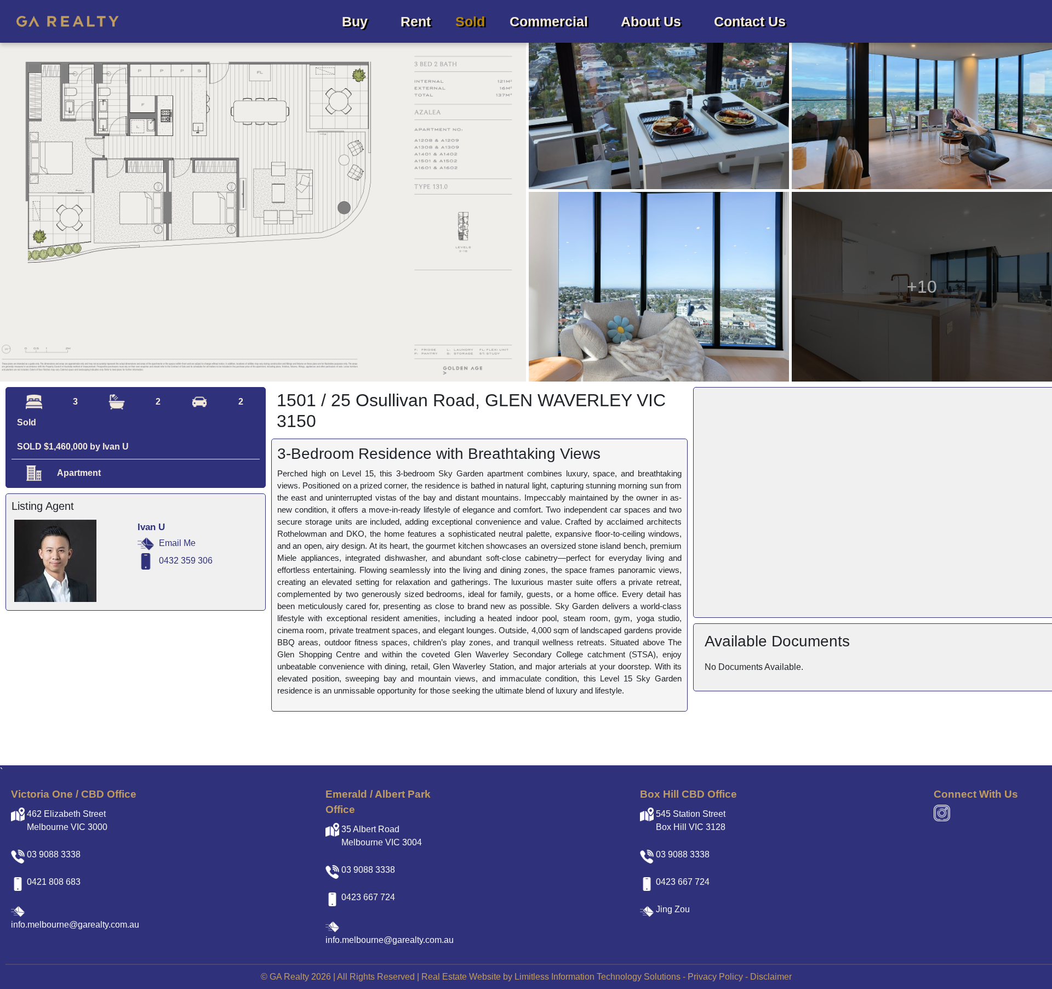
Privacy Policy (715, 976)
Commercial (549, 21)
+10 (922, 287)
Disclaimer (771, 976)
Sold (470, 21)
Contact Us (750, 21)
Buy (355, 21)
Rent (416, 21)
